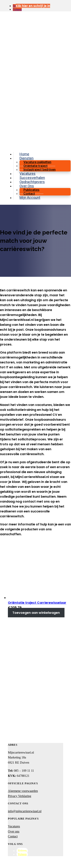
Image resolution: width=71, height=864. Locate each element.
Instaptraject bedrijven (39, 169)
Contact (29, 193)
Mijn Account (30, 197)
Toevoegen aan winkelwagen (36, 612)
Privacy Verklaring (19, 796)
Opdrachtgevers (32, 182)
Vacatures (28, 173)
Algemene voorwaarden (23, 791)
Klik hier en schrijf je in (33, 6)
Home (24, 154)
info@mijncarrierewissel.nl (24, 811)
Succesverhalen (32, 178)
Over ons (13, 831)
